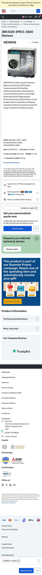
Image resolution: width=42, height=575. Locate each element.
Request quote (26, 571)
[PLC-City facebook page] (6, 485)
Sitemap (5, 537)
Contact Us (6, 413)
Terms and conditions (10, 529)
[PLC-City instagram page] (3, 485)
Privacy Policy (7, 526)
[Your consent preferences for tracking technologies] (2, 431)
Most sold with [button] (10, 328)
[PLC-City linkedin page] (10, 485)
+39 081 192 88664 (11, 433)
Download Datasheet (11, 163)
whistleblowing (7, 555)
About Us (5, 382)
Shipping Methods (8, 377)
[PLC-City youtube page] (14, 485)
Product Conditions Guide (11, 393)
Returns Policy (7, 408)
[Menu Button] (3, 16)
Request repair (12, 249)
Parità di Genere (8, 548)
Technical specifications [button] (15, 319)
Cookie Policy (7, 544)
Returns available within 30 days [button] (19, 199)
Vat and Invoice (7, 388)
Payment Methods (8, 403)
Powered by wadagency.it (9, 503)
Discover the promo (12, 301)
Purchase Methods (9, 398)
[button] (38, 560)
